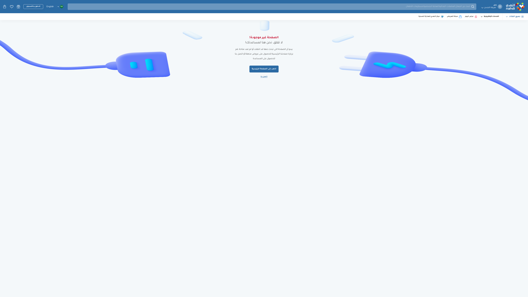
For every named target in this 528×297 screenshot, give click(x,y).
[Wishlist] (11, 6)
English (50, 6)
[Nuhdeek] (18, 6)
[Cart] (5, 6)
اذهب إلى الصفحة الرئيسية (264, 69)
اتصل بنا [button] (264, 77)
